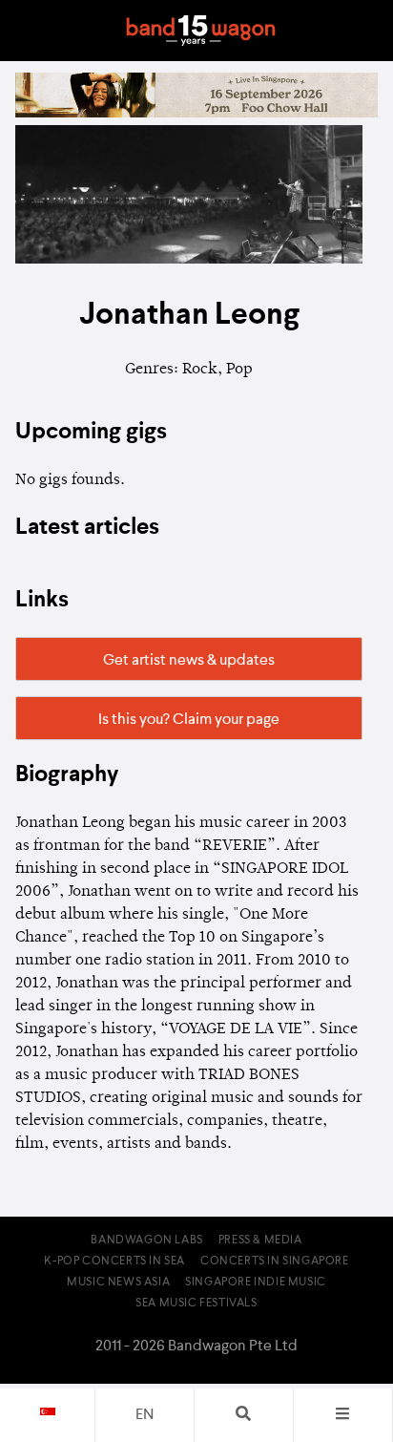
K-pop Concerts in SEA (114, 1261)
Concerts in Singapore (274, 1261)
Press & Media (260, 1240)
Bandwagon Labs (146, 1240)
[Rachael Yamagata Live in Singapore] (196, 113)
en (144, 1415)
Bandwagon (200, 30)
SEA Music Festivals (196, 1303)
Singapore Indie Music (255, 1282)
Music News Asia (118, 1282)
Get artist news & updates (189, 660)
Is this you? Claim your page (188, 720)
